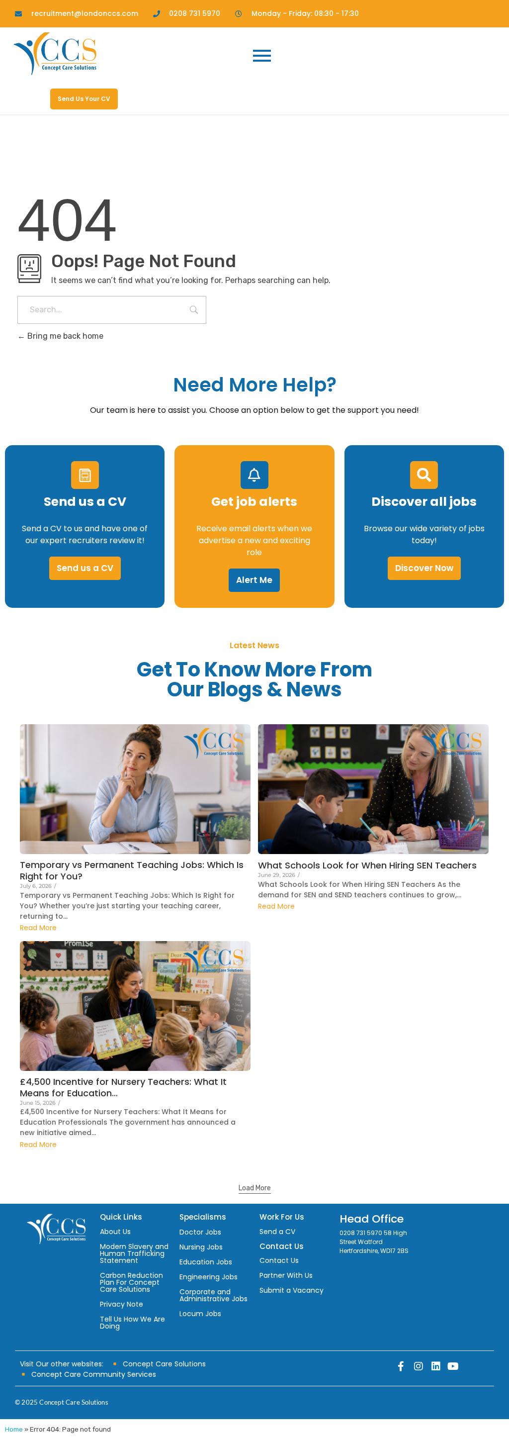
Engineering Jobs (208, 1277)
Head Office (371, 1219)
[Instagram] (419, 1366)
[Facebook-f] (401, 1366)
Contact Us (279, 1260)
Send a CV (277, 1232)
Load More (255, 1188)
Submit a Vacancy (291, 1290)
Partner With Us (286, 1275)
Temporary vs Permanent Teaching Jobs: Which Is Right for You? (132, 870)
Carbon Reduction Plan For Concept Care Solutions (131, 1282)
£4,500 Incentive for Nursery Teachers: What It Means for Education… (123, 1087)
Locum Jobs (200, 1314)
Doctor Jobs (200, 1232)
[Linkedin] (436, 1366)
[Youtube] (453, 1366)
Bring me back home (64, 336)
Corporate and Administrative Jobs (213, 1295)
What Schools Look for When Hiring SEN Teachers (367, 865)
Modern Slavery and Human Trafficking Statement (134, 1253)
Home (14, 1429)
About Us (115, 1232)
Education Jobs (205, 1262)
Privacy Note (121, 1304)
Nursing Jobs (201, 1247)
